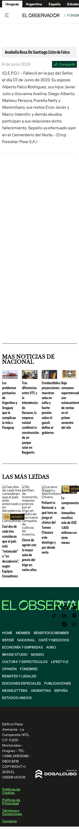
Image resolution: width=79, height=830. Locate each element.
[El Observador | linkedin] (64, 615)
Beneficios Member (51, 633)
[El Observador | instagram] (66, 607)
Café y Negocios (54, 640)
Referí (8, 640)
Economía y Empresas (22, 647)
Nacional (26, 640)
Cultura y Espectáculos (25, 662)
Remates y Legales (19, 676)
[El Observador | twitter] (48, 607)
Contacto (9, 821)
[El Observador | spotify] (74, 615)
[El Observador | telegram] (64, 624)
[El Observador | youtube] (75, 607)
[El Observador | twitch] (74, 624)
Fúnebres (28, 669)
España (61, 690)
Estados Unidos (17, 698)
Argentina (41, 690)
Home (7, 633)
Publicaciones (57, 683)
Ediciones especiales (21, 683)
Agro (51, 647)
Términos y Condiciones (12, 812)
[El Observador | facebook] (57, 607)
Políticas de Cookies (11, 791)
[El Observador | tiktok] (54, 615)
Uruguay (12, 4)
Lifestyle (59, 662)
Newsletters (14, 690)
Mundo (37, 654)
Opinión (9, 669)
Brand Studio (15, 654)
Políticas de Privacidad (11, 801)
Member (23, 633)
